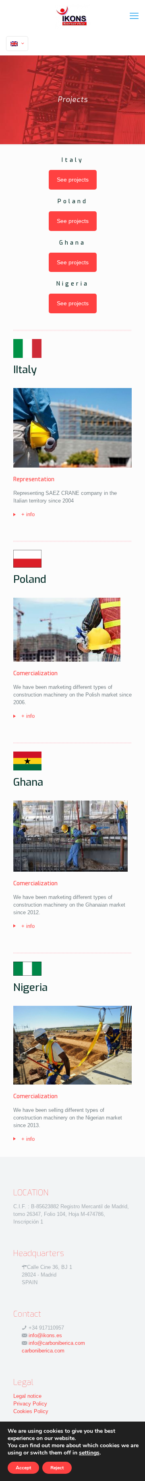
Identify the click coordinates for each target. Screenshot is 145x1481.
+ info (28, 514)
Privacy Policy (30, 1404)
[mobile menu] (134, 16)
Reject (57, 1468)
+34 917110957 (46, 1328)
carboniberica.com (43, 1351)
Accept (23, 1468)
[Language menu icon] (17, 43)
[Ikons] (72, 16)
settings (89, 1452)
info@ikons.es (45, 1335)
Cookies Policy (30, 1411)
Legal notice (27, 1396)
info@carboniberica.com (57, 1343)
